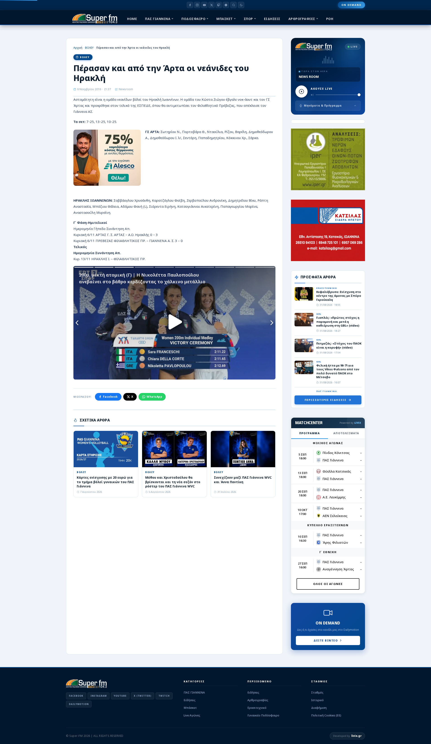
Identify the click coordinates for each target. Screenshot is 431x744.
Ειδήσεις (190, 700)
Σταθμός (317, 692)
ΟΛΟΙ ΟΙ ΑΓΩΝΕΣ (328, 584)
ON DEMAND (351, 5)
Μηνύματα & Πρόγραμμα (323, 105)
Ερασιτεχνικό (256, 708)
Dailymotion (79, 704)
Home (132, 19)
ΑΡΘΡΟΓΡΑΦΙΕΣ (301, 19)
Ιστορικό (317, 700)
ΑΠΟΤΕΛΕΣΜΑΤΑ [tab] (346, 433)
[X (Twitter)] (211, 5)
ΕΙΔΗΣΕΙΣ (272, 19)
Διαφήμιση (319, 708)
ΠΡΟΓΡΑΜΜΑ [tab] (309, 433)
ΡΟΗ (329, 19)
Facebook (110, 397)
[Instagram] (197, 5)
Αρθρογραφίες (257, 700)
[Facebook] (190, 5)
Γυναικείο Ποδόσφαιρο (263, 715)
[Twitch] (219, 5)
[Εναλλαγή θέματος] (241, 5)
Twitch (164, 695)
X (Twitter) (142, 695)
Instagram (98, 695)
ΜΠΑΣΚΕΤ (224, 19)
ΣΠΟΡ (248, 19)
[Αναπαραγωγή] (301, 91)
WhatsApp (154, 397)
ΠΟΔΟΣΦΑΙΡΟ (193, 19)
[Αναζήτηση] (233, 5)
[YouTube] (204, 5)
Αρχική (77, 48)
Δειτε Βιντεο (326, 640)
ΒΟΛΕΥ (89, 48)
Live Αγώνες (192, 715)
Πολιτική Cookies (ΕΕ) (326, 715)
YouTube (120, 695)
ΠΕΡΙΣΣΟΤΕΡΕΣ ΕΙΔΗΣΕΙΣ (326, 399)
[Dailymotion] (226, 5)
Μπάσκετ (190, 708)
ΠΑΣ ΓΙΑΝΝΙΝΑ (157, 19)
